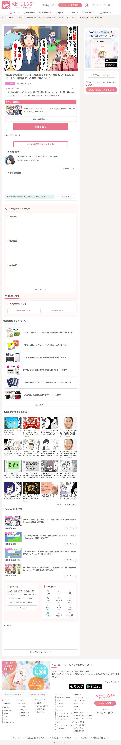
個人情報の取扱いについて (42, 738)
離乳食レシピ (24, 710)
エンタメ (19, 17)
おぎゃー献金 (78, 728)
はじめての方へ (50, 5)
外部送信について (57, 738)
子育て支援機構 (79, 725)
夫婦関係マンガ (15, 594)
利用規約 (96, 738)
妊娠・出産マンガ (15, 591)
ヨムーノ (77, 709)
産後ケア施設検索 (42, 706)
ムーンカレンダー (80, 697)
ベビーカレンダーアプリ (63, 726)
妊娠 (30, 598)
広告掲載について (86, 738)
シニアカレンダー (80, 704)
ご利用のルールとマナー (101, 75)
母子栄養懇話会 (79, 731)
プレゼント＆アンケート (63, 713)
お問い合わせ (104, 738)
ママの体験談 (27, 602)
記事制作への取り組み (14, 694)
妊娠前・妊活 (8, 710)
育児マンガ (30, 591)
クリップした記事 (40, 651)
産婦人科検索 (41, 709)
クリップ (68, 197)
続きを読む (40, 126)
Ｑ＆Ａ (60, 12)
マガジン (60, 704)
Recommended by (62, 504)
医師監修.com (78, 712)
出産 (10, 602)
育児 (5, 719)
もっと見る (39, 289)
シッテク (77, 706)
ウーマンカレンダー (80, 701)
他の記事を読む (39, 119)
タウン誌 (60, 706)
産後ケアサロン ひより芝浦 (81, 718)
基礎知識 (45, 12)
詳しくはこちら (111, 682)
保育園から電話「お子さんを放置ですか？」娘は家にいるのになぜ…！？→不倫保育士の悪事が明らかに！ (64, 17)
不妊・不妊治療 (9, 722)
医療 (17, 602)
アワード (60, 701)
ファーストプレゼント (63, 719)
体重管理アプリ (62, 728)
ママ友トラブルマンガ (17, 598)
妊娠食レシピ (24, 713)
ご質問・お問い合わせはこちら (101, 89)
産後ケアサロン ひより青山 (81, 715)
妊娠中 (6, 713)
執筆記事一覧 (67, 169)
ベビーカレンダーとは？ (19, 738)
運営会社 (30, 738)
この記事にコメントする (42, 144)
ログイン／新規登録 (70, 5)
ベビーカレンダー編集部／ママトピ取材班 (42, 156)
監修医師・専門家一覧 (38, 694)
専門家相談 (30, 12)
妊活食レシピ (24, 716)
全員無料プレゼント (63, 716)
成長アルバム (90, 12)
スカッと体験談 (25, 83)
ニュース (15, 12)
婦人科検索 (40, 712)
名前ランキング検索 (63, 697)
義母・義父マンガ (30, 594)
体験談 (22, 703)
